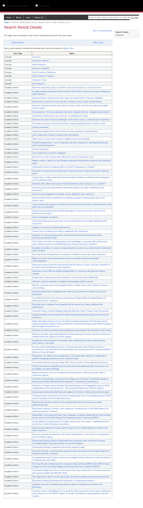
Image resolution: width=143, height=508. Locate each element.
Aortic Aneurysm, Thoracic (43, 76)
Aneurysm (37, 57)
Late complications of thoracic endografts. (49, 153)
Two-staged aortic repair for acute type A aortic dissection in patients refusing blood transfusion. (71, 477)
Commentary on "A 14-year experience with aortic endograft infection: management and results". (71, 112)
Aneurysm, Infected (40, 61)
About (18, 17)
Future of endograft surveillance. (46, 217)
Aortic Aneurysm (39, 65)
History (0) (39, 17)
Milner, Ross (98, 43)
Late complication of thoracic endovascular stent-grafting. (56, 135)
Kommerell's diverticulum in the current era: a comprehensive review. (60, 116)
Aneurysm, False (39, 80)
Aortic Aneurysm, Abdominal (44, 72)
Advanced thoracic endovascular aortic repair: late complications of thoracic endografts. (68, 98)
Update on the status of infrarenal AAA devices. (52, 227)
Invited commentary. (41, 127)
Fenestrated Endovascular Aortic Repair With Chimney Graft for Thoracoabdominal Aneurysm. (70, 362)
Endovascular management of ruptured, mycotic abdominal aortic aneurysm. (63, 194)
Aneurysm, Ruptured (41, 68)
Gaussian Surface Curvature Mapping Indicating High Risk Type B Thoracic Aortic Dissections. (71, 311)
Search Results (18, 43)
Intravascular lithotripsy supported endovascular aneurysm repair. (59, 447)
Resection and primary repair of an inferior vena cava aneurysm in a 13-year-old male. (67, 88)
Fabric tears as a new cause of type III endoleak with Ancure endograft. (61, 139)
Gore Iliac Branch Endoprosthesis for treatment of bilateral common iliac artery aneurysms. (69, 254)
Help (28, 17)
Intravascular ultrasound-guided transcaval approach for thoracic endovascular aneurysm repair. (71, 392)
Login (6, 22)
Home (8, 17)
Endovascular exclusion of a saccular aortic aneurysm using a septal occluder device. (67, 102)
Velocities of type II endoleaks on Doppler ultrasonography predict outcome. (63, 281)
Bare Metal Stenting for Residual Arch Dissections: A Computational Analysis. (64, 481)
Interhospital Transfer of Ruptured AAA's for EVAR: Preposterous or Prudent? (64, 167)
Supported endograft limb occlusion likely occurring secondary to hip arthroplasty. (65, 131)
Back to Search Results (102, 31)
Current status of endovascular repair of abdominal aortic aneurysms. (60, 231)
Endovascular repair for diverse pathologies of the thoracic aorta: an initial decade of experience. (71, 120)
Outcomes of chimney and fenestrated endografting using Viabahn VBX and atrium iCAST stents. (72, 330)
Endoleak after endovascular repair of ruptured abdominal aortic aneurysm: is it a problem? (69, 184)
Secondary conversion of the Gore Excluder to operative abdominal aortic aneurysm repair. (69, 124)
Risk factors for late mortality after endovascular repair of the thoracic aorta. (63, 157)
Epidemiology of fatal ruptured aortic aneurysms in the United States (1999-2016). (65, 278)
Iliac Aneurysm (39, 84)
